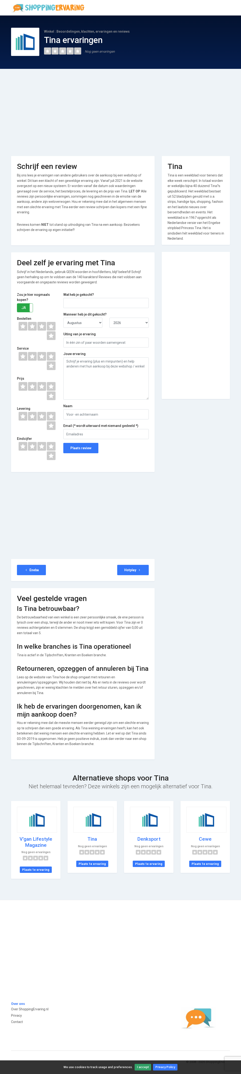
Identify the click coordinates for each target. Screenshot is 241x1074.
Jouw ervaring (74, 354)
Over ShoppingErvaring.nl (29, 1009)
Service (23, 348)
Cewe (205, 839)
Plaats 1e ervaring (35, 869)
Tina (92, 839)
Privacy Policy (165, 1067)
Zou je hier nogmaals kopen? (33, 297)
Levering (23, 408)
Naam (67, 406)
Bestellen (24, 318)
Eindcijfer (24, 439)
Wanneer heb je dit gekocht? (85, 314)
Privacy (16, 1015)
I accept (143, 1067)
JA (23, 307)
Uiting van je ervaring (79, 334)
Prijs (20, 378)
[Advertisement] (120, 109)
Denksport (149, 839)
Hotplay (130, 570)
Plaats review (80, 448)
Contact (17, 1022)
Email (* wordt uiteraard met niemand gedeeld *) (100, 426)
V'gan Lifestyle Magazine (36, 842)
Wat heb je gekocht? (78, 295)
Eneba (34, 570)
